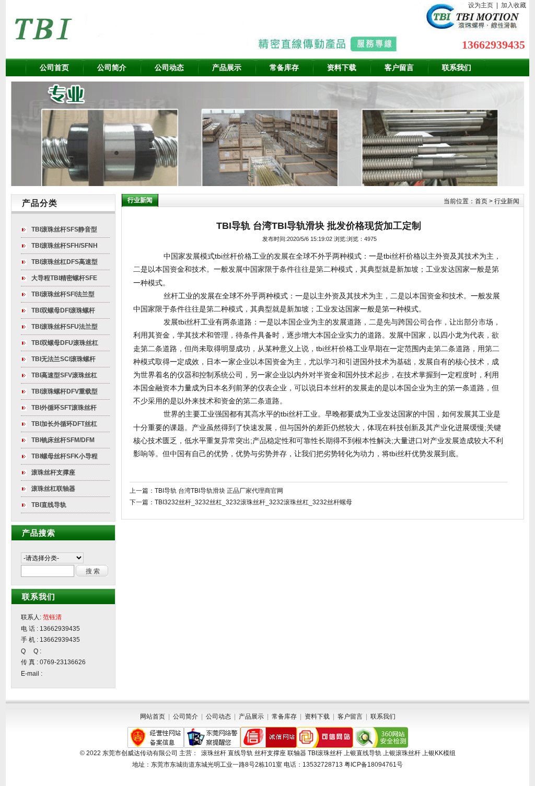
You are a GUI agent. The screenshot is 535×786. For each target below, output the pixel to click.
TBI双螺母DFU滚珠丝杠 (64, 342)
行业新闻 (506, 201)
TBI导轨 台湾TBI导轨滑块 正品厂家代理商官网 (219, 490)
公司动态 (169, 67)
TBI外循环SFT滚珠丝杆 (64, 407)
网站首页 (152, 716)
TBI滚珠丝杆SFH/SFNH (64, 245)
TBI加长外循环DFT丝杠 (64, 423)
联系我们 (456, 67)
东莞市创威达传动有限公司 (140, 753)
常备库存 (284, 67)
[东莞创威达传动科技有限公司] (131, 29)
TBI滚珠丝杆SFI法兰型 (63, 294)
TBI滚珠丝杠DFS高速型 (64, 261)
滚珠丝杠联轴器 (53, 488)
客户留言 (399, 67)
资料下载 (341, 67)
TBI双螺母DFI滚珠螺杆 (63, 310)
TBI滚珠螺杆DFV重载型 (64, 391)
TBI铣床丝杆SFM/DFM (63, 440)
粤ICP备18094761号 (373, 764)
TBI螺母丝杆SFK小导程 (64, 456)
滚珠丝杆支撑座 (53, 472)
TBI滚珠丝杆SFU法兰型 (64, 326)
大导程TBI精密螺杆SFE (64, 278)
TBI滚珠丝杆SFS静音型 (64, 229)
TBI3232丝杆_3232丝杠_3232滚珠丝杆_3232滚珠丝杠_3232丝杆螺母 (253, 502)
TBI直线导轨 (48, 504)
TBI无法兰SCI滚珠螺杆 (63, 359)
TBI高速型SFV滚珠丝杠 (64, 375)
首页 (481, 201)
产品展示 (226, 67)
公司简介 (111, 67)
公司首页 (54, 67)
